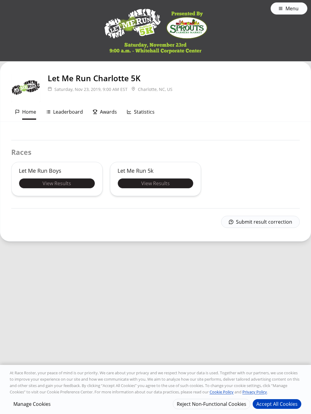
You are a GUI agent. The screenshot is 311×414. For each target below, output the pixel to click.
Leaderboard (68, 112)
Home (29, 112)
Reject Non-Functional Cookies (211, 404)
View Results (57, 183)
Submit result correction (264, 222)
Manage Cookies (32, 404)
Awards (108, 112)
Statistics (144, 112)
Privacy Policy (254, 392)
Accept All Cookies (277, 404)
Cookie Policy (222, 392)
